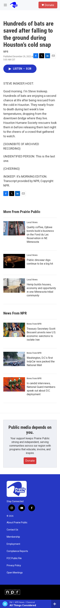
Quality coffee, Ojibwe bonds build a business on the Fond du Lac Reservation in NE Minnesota (40, 234)
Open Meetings (15, 572)
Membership (13, 537)
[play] (5, 604)
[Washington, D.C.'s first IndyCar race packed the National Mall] (14, 359)
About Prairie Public (17, 522)
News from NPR (34, 323)
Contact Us (12, 529)
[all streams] (55, 604)
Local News (32, 222)
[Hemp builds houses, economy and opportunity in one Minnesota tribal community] (14, 285)
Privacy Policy (14, 565)
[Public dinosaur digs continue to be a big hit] (14, 261)
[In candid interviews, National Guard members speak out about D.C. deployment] (14, 384)
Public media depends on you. (29, 430)
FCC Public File (14, 558)
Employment (13, 544)
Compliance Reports (17, 551)
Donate (49, 4)
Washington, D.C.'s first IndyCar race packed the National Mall (41, 361)
